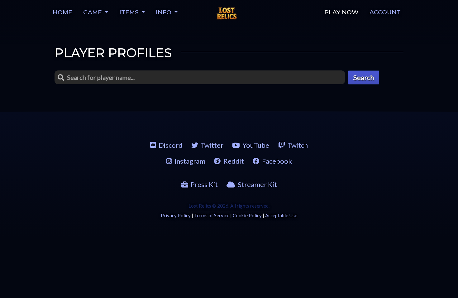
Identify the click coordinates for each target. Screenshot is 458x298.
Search (363, 77)
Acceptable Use (281, 215)
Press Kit (204, 184)
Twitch (298, 145)
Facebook (277, 161)
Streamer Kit (257, 184)
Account (385, 12)
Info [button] (164, 12)
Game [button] (93, 12)
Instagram (189, 161)
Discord (171, 145)
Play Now (341, 12)
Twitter (212, 145)
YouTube (255, 145)
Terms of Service (211, 215)
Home (62, 12)
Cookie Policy (247, 215)
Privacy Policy (176, 215)
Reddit (233, 161)
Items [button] (129, 12)
